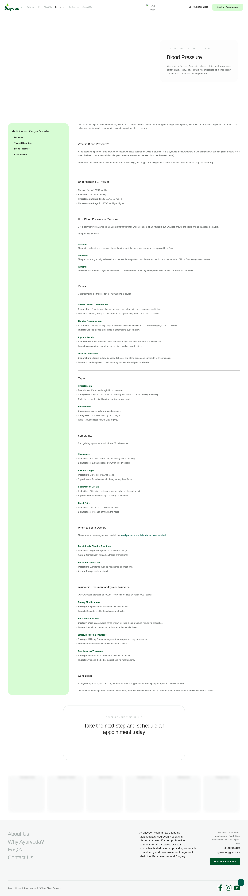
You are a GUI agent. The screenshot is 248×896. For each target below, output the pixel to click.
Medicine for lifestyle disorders (189, 49)
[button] (198, 7)
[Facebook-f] (220, 887)
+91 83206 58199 (232, 848)
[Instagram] (228, 887)
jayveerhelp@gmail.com (228, 852)
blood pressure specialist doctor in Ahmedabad (143, 535)
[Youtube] (237, 887)
